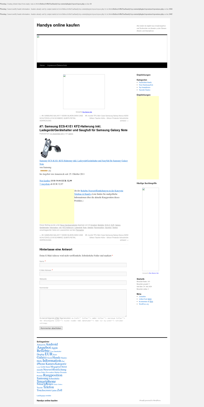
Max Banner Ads (87, 112)
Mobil (64, 366)
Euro (55, 354)
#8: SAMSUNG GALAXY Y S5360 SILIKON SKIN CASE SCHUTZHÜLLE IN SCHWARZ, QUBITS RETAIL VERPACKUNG (61, 118)
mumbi (40, 369)
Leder (38, 367)
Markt (48, 367)
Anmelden (142, 296)
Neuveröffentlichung (54, 369)
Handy (56, 357)
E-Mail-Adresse (45, 270)
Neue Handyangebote (68, 225)
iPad (62, 361)
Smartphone (46, 381)
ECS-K (107, 225)
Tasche (40, 387)
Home (42, 65)
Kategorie (60, 364)
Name (42, 261)
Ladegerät (78, 227)
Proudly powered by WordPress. (150, 400)
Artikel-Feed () (145, 299)
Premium (63, 372)
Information (54, 227)
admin (70, 133)
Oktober (90, 227)
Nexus (39, 372)
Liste (43, 366)
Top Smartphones (144, 87)
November (50, 372)
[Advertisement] (57, 206)
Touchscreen (44, 390)
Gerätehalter (44, 227)
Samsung (42, 378)
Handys (64, 357)
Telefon (115, 227)
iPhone (41, 364)
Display (40, 354)
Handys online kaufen (58, 25)
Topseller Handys (144, 90)
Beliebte (101, 225)
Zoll (59, 390)
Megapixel (56, 366)
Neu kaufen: (45, 180)
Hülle (39, 361)
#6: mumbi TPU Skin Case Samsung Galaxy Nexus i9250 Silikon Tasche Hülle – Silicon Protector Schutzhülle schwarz (106, 118)
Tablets (60, 384)
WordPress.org (144, 304)
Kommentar (44, 287)
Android (52, 344)
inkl (60, 227)
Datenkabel (57, 351)
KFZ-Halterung (68, 227)
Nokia (43, 372)
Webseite (43, 279)
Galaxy (117, 225)
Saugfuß (108, 227)
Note (85, 227)
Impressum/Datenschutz (57, 65)
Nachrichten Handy (145, 82)
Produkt (40, 375)
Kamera (50, 364)
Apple (54, 348)
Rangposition (99, 227)
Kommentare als (146, 301)
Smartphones (45, 384)
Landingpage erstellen (44, 395)
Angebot (93, 225)
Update (54, 390)
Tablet (56, 384)
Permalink (80, 230)
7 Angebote (45, 183)
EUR (112, 225)
